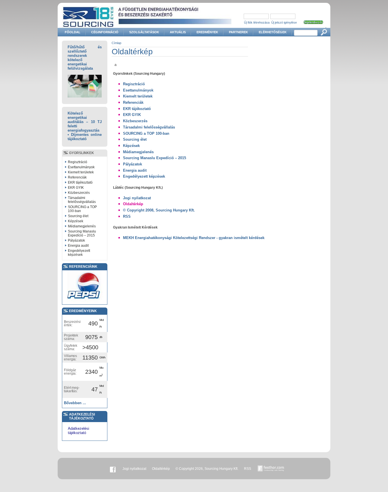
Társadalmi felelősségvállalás (82, 200)
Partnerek (238, 32)
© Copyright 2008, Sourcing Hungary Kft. (159, 210)
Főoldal (72, 32)
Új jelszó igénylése (284, 22)
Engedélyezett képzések (79, 253)
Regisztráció (77, 162)
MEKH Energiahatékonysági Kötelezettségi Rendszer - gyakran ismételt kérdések (193, 238)
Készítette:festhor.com (271, 469)
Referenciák (77, 177)
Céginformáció (104, 32)
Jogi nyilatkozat (137, 198)
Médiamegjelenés (82, 226)
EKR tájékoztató (80, 182)
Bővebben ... (75, 403)
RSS (127, 216)
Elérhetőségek (273, 32)
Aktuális (178, 32)
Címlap (116, 43)
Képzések (75, 221)
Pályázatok (76, 240)
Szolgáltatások (144, 32)
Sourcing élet (78, 216)
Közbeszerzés (79, 193)
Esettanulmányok (81, 167)
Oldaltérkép (133, 204)
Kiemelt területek (81, 172)
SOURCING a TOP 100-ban (82, 209)
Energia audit (78, 246)
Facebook (113, 469)
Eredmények (207, 32)
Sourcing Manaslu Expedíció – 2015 (82, 233)
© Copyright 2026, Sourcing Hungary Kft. (207, 469)
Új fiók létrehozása (257, 22)
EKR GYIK (76, 188)
